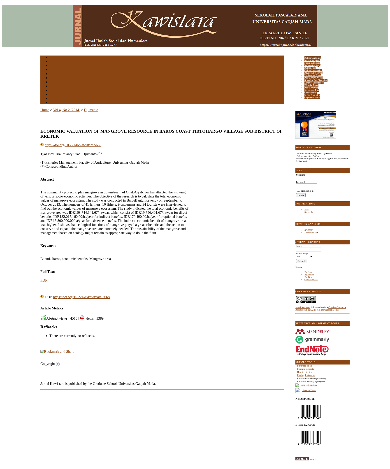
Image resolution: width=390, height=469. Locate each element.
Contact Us (55, 102)
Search (52, 74)
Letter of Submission (314, 82)
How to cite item (305, 372)
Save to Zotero (309, 390)
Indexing (53, 94)
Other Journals (311, 279)
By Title (308, 277)
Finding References (306, 375)
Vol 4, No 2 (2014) (66, 110)
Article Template (312, 60)
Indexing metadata (305, 369)
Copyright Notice (312, 97)
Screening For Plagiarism (315, 80)
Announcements (57, 86)
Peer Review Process (313, 78)
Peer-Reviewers (311, 87)
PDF (43, 280)
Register (53, 70)
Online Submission (313, 70)
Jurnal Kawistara (302, 307)
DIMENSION (310, 232)
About (52, 62)
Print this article (304, 366)
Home (52, 58)
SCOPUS (308, 230)
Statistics (54, 90)
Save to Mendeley (309, 385)
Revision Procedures (313, 73)
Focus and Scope (312, 63)
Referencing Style (312, 65)
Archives (53, 82)
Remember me (307, 191)
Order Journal (310, 92)
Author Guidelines (312, 58)
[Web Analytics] (302, 459)
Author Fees (310, 68)
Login (52, 66)
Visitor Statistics (312, 95)
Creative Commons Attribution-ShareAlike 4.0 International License (320, 308)
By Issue (308, 272)
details (313, 459)
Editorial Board (311, 85)
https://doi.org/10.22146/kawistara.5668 (73, 145)
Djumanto (91, 110)
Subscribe (308, 212)
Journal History (57, 98)
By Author (309, 274)
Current (53, 78)
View (306, 209)
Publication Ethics (312, 75)
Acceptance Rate (311, 90)
